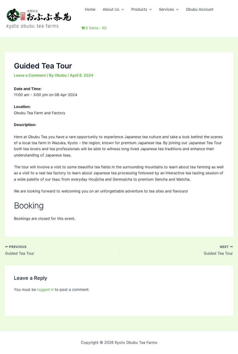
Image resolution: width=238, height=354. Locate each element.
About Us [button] (111, 9)
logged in (45, 289)
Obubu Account (199, 9)
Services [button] (166, 9)
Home (90, 9)
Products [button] (139, 9)
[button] (121, 9)
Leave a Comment (30, 75)
